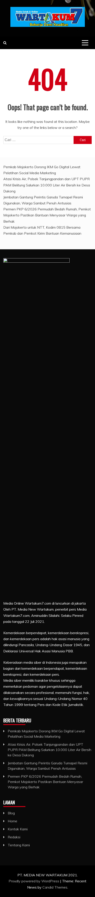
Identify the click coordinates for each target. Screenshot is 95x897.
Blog (11, 813)
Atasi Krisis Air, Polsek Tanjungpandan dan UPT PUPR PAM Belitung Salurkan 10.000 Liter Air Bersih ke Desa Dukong (46, 185)
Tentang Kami (19, 845)
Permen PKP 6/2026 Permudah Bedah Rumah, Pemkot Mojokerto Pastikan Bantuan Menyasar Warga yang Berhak (47, 215)
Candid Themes (54, 887)
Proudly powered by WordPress (34, 881)
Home (12, 821)
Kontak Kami (18, 829)
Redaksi (14, 837)
